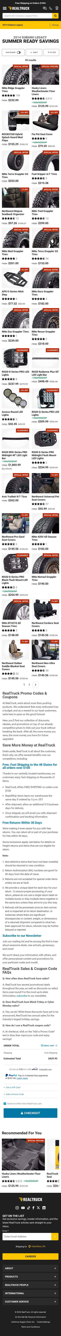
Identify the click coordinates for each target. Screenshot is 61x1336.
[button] (30, 1268)
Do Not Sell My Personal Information (30, 1317)
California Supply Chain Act (22, 1322)
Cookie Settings (43, 1322)
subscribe (22, 995)
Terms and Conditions (30, 1327)
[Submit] (54, 1236)
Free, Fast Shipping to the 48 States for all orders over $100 (30, 766)
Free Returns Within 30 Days (22, 823)
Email (6, 1231)
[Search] (55, 16)
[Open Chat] (45, 8)
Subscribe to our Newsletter (22, 935)
